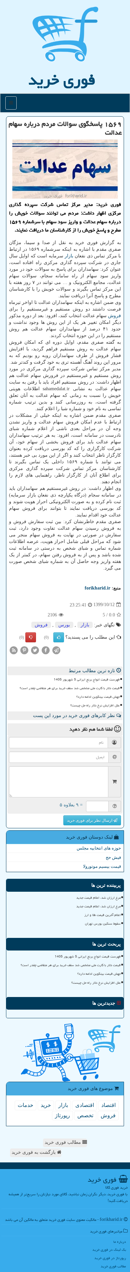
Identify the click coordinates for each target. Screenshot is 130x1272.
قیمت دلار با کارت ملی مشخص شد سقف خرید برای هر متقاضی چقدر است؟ (70, 688)
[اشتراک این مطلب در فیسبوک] (45, 649)
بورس (64, 624)
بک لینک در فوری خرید (109, 1249)
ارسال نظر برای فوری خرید (90, 820)
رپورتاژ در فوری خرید (110, 1257)
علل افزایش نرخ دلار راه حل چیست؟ (95, 705)
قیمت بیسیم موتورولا (102, 866)
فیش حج (113, 857)
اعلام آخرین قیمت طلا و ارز (102, 915)
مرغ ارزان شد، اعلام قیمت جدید (98, 897)
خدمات (25, 1105)
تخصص (85, 1115)
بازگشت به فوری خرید (34, 1152)
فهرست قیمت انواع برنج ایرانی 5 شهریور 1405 (87, 679)
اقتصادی (84, 1105)
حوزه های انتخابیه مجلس (99, 848)
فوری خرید (61, 79)
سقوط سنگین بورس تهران (103, 923)
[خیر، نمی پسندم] (30, 637)
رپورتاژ (62, 1115)
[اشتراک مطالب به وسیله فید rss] (13, 649)
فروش (114, 315)
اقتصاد (108, 1105)
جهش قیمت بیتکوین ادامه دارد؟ (98, 696)
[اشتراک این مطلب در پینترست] (24, 649)
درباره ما (119, 1241)
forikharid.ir (97, 588)
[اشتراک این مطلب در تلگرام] (56, 649)
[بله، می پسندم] (58, 637)
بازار (69, 255)
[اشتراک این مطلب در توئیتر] (35, 649)
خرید (46, 1105)
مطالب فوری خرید (63, 1142)
